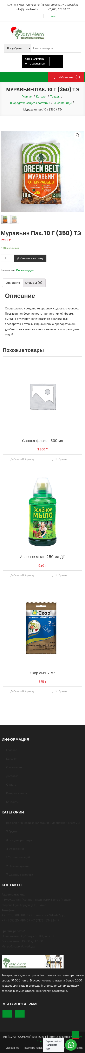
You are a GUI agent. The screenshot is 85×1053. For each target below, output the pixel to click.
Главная (11, 750)
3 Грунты (12, 831)
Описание (13, 283)
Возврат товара (16, 793)
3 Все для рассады (19, 840)
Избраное (61, 459)
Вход (53, 16)
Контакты (12, 802)
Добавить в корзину (30, 258)
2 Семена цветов (17, 866)
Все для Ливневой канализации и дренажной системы (43, 823)
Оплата (11, 785)
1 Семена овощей (18, 857)
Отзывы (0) (33, 283)
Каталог (11, 759)
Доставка (12, 776)
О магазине (14, 767)
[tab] (13, 283)
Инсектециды (25, 270)
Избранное (12, 1047)
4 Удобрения (15, 849)
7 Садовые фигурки (19, 875)
